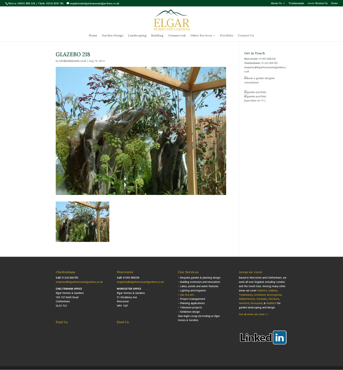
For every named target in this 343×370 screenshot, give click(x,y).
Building (157, 35)
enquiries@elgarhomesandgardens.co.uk (79, 282)
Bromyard (256, 303)
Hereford (244, 303)
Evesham (262, 299)
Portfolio (226, 35)
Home (93, 35)
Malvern (262, 290)
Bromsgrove (274, 294)
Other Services (201, 35)
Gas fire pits (187, 294)
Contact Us (246, 35)
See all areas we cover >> (253, 314)
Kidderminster (247, 299)
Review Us (321, 3)
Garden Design (112, 35)
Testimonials (296, 3)
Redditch (271, 303)
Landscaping (137, 35)
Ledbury (272, 290)
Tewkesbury (246, 294)
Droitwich (259, 294)
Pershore (274, 299)
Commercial (177, 35)
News (334, 3)
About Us (276, 3)
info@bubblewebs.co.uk (72, 61)
